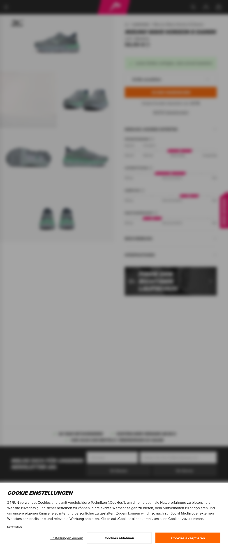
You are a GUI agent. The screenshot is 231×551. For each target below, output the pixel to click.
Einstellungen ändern (66, 538)
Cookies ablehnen (119, 538)
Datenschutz (15, 526)
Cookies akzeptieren (188, 538)
